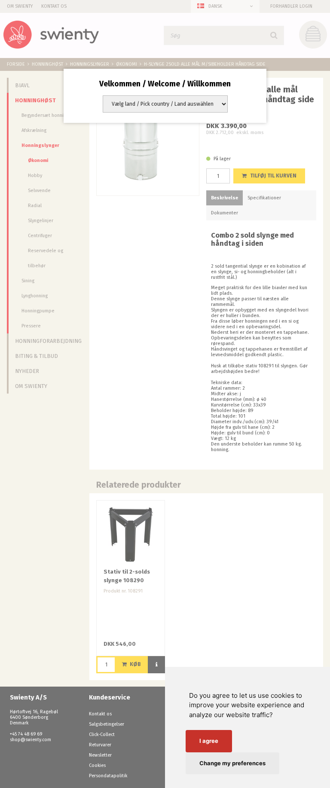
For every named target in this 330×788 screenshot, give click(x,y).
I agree (208, 740)
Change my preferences (232, 763)
